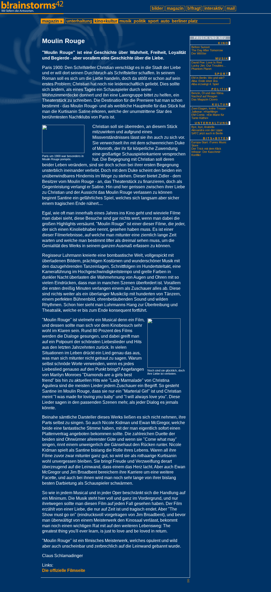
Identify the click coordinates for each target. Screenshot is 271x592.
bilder (157, 8)
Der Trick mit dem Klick (206, 148)
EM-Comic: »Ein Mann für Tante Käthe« (207, 116)
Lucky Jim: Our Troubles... (208, 65)
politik (140, 21)
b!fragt (194, 8)
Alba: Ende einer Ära (204, 80)
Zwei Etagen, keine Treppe (208, 108)
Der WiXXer (198, 53)
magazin (175, 8)
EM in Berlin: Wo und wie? (207, 77)
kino (223, 43)
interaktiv (213, 8)
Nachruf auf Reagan (204, 96)
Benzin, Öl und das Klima (207, 93)
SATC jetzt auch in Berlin (207, 133)
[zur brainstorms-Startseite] (32, 12)
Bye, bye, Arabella (202, 127)
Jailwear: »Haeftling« (204, 111)
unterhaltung (79, 21)
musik (125, 21)
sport (153, 21)
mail (230, 8)
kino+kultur (105, 21)
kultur (220, 104)
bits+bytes (216, 138)
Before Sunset (200, 47)
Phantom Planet (201, 68)
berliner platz (185, 21)
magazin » (52, 21)
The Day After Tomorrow (207, 50)
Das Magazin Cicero (204, 99)
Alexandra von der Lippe (207, 130)
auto (165, 21)
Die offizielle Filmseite (63, 570)
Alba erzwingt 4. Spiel (205, 84)
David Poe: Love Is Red (206, 62)
